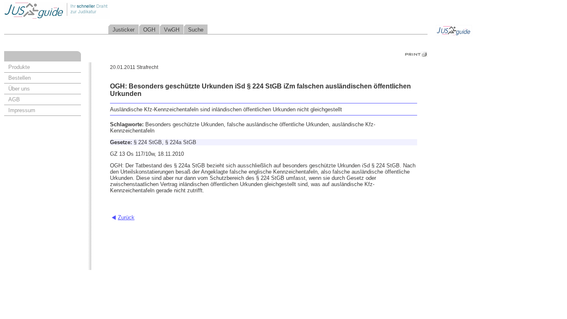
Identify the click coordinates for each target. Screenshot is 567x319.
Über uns (19, 89)
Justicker (123, 30)
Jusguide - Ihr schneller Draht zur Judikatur (83, 10)
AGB (14, 99)
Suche (195, 30)
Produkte (19, 67)
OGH (149, 30)
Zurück (126, 217)
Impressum (21, 110)
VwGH (171, 30)
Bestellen (19, 78)
